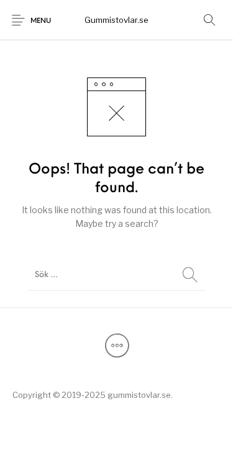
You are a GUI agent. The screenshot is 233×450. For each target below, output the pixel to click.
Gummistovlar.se (116, 20)
